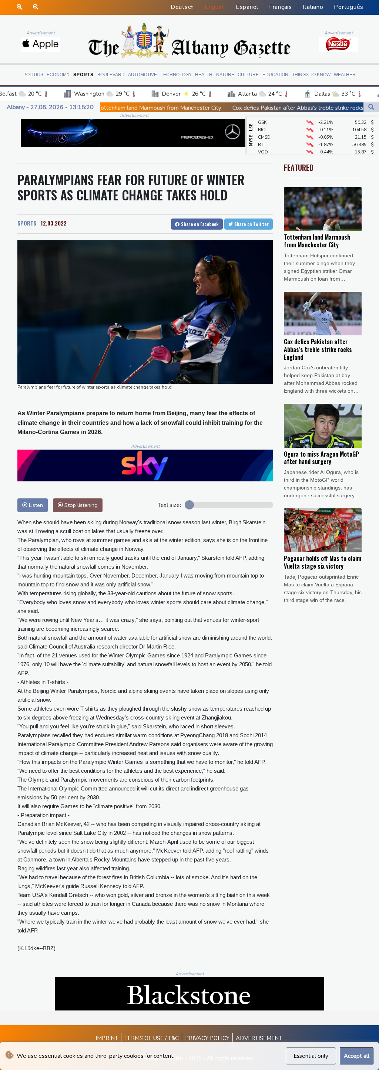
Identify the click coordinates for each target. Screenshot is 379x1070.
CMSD (264, 128)
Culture (248, 74)
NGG (263, 150)
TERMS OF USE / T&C (151, 1038)
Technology (176, 74)
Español (247, 7)
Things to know (311, 74)
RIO (262, 121)
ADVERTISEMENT (259, 1038)
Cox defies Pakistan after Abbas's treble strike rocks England (258, 108)
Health (203, 74)
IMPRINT (106, 1038)
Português (348, 7)
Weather (345, 74)
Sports (83, 74)
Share (199, 224)
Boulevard (111, 74)
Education (275, 74)
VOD (263, 143)
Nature (225, 74)
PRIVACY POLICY (207, 1038)
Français (280, 7)
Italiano (313, 7)
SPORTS (26, 223)
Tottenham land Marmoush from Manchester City (109, 108)
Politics (33, 74)
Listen (35, 505)
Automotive (142, 74)
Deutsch (182, 7)
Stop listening (80, 505)
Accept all (356, 1056)
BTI (261, 136)
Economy (58, 74)
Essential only (311, 1056)
